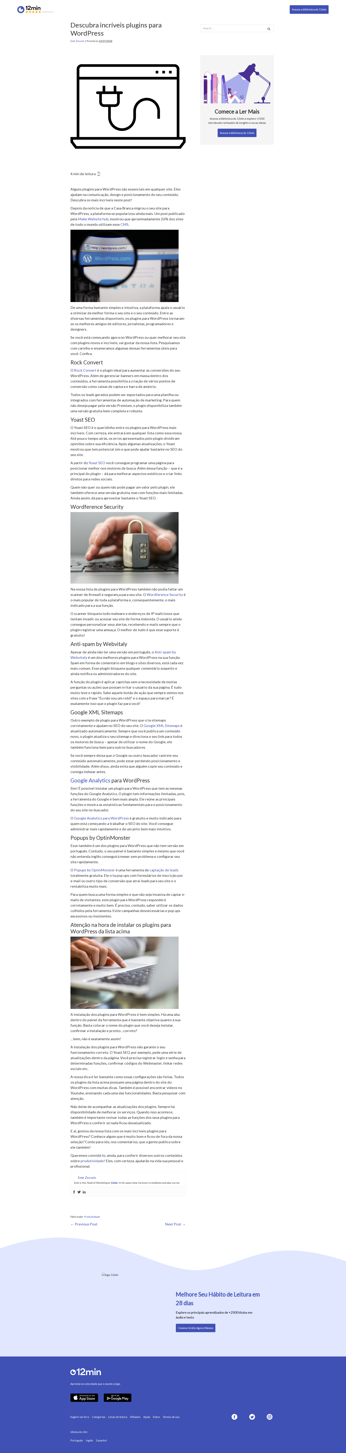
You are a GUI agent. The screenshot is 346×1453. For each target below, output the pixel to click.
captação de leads (164, 870)
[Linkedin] (84, 1192)
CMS (124, 224)
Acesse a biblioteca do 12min (309, 9)
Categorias (98, 1416)
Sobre (156, 1416)
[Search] (269, 29)
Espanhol (101, 1440)
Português (76, 1440)
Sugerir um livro (79, 1416)
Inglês (89, 1440)
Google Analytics (90, 780)
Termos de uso (171, 1416)
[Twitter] (79, 1192)
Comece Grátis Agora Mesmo (195, 1328)
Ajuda (146, 1416)
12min (114, 1182)
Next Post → (175, 1224)
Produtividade (92, 1216)
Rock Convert (85, 370)
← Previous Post (83, 1224)
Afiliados (135, 1416)
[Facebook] (74, 1192)
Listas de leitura (117, 1416)
